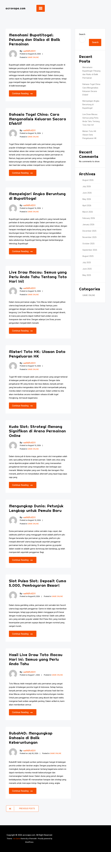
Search (82, 34)
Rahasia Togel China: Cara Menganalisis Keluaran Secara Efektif (37, 119)
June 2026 (87, 193)
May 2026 (86, 199)
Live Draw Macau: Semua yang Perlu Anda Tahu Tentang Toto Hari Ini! (38, 277)
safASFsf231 (29, 51)
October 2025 (88, 244)
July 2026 (86, 186)
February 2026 (88, 218)
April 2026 (86, 205)
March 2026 (87, 212)
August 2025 (88, 256)
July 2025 (86, 262)
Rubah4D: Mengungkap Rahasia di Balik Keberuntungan (31, 738)
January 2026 (88, 224)
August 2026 (88, 180)
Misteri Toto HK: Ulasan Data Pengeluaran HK (37, 353)
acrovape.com (15, 8)
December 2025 (89, 231)
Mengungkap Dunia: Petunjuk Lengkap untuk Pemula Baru (36, 508)
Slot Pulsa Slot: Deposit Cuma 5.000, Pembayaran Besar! (37, 583)
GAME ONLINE (33, 57)
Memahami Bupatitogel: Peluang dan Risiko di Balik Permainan (34, 39)
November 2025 (89, 237)
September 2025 (89, 250)
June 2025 (87, 269)
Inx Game (16, 839)
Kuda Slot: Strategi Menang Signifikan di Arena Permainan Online (37, 431)
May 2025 (86, 275)
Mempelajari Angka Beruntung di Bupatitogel (37, 196)
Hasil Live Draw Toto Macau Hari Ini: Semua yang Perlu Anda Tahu (35, 659)
